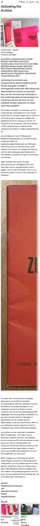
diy (3, 488)
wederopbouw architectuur (12, 486)
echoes (5, 483)
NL (30, 2)
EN (33, 2)
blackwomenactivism (10, 491)
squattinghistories (8, 496)
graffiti (4, 494)
